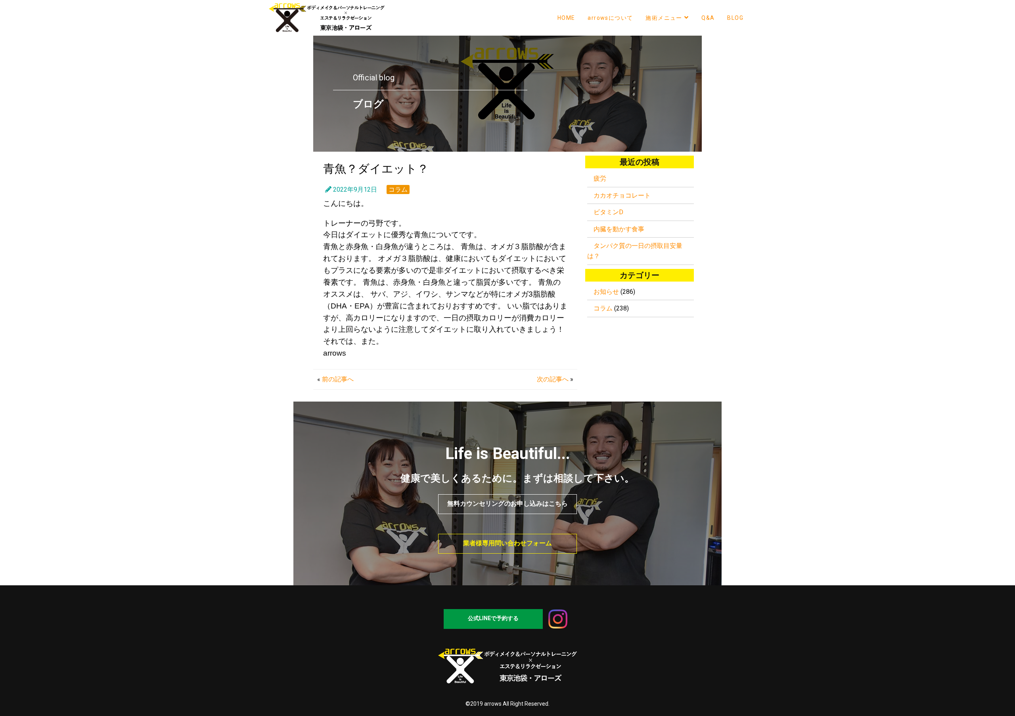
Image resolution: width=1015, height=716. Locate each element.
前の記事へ (338, 379)
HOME (566, 18)
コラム (398, 189)
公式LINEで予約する (493, 618)
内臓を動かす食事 (619, 229)
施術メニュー (663, 18)
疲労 (600, 178)
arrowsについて (610, 18)
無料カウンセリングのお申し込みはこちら (507, 503)
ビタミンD (608, 212)
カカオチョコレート (622, 195)
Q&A (707, 18)
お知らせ (606, 291)
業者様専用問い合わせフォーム (507, 543)
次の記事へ (553, 379)
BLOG (735, 18)
